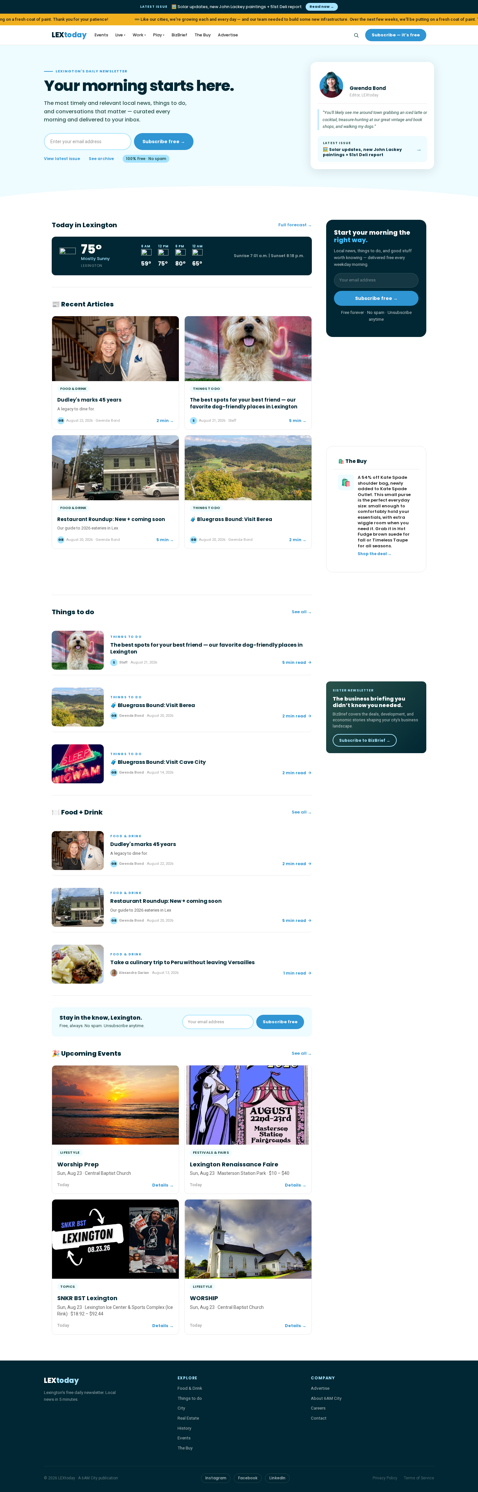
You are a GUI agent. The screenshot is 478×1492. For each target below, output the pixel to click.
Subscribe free (280, 1022)
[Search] (356, 35)
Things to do (190, 1398)
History (184, 1428)
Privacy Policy (385, 1478)
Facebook (248, 1478)
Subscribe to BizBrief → (364, 740)
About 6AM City (326, 1398)
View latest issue (62, 158)
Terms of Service (419, 1478)
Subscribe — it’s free (396, 35)
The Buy (202, 35)
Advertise (228, 35)
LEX (69, 35)
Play (159, 35)
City (181, 1408)
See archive (101, 158)
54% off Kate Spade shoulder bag (382, 481)
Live (120, 35)
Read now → (322, 6)
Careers (318, 1408)
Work (139, 35)
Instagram (215, 1478)
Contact (318, 1418)
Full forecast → (295, 225)
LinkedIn (277, 1478)
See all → (302, 612)
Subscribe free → (163, 141)
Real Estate (188, 1418)
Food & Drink (190, 1388)
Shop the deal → (375, 554)
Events (101, 35)
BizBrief (179, 35)
